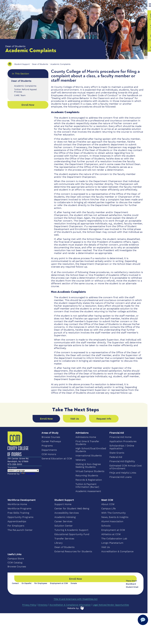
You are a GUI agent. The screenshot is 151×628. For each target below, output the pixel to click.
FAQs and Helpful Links (122, 472)
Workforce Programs (19, 508)
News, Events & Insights (114, 517)
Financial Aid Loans (120, 477)
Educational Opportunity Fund (71, 534)
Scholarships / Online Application (121, 447)
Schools (105, 525)
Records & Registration (89, 479)
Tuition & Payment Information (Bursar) (87, 485)
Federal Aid (115, 457)
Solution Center (63, 525)
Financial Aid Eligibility (122, 461)
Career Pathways (51, 441)
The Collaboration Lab (114, 538)
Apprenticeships (17, 521)
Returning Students (87, 475)
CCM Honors (49, 454)
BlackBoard (131, 584)
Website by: (73, 608)
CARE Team (20, 95)
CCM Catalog (15, 562)
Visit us (74, 418)
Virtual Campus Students (90, 471)
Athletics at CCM (111, 534)
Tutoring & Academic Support (71, 530)
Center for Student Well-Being (71, 508)
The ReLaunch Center (20, 530)
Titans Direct (131, 581)
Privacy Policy (29, 605)
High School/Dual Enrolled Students (91, 450)
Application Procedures (122, 441)
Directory (42, 605)
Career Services (63, 521)
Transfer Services (64, 538)
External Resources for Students (73, 551)
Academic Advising (65, 517)
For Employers (16, 525)
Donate (74, 583)
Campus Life (108, 508)
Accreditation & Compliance (117, 551)
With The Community (113, 512)
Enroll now (28, 104)
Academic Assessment (88, 491)
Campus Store (16, 558)
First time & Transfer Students (87, 443)
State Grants (116, 452)
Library (58, 542)
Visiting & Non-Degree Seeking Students (88, 465)
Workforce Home (17, 504)
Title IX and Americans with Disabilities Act (75, 599)
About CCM (107, 504)
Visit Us (105, 547)
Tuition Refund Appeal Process (25, 90)
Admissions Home (86, 437)
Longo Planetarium (112, 542)
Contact (15, 583)
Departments (49, 450)
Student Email (132, 587)
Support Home (62, 504)
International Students (89, 455)
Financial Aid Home (120, 437)
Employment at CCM (113, 530)
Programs (47, 445)
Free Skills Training (18, 512)
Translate (30, 473)
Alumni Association (112, 521)
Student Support (22, 64)
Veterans (81, 459)
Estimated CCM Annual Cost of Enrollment (125, 467)
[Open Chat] (143, 620)
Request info (103, 418)
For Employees (40, 583)
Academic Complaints (60, 64)
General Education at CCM (57, 458)
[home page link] (10, 64)
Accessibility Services (66, 512)
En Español (26, 583)
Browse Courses (51, 437)
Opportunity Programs (20, 517)
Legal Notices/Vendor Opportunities (111, 605)
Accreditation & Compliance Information (70, 605)
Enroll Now (46, 418)
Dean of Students (40, 64)
